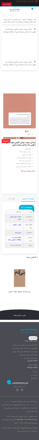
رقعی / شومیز (17, 224)
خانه (35, 19)
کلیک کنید (6, 4)
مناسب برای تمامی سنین (15, 217)
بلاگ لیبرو (34, 378)
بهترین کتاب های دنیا (30, 358)
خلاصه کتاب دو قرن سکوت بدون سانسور (24, 345)
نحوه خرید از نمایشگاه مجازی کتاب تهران (25, 351)
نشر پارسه (18, 232)
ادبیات (24, 19)
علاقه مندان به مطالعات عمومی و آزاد (14, 238)
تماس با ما (34, 375)
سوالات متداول (32, 365)
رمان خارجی (16, 19)
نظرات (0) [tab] (12, 198)
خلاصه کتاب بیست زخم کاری (28, 355)
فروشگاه (29, 19)
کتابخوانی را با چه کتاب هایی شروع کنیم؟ (24, 348)
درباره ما (34, 371)
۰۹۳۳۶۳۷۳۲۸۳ (20, 383)
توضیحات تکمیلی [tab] (28, 198)
